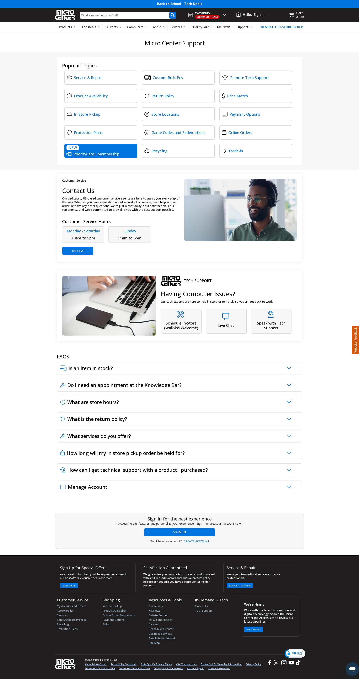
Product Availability (91, 95)
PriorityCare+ (201, 27)
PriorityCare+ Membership (93, 150)
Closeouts (201, 606)
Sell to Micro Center (161, 629)
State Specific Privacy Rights (156, 664)
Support (242, 27)
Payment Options (245, 114)
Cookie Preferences (219, 668)
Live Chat (77, 251)
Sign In (179, 532)
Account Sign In (195, 668)
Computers (135, 27)
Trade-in (235, 150)
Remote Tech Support (249, 77)
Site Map (154, 643)
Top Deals (88, 27)
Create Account (196, 541)
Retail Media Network (162, 638)
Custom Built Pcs (168, 77)
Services (176, 27)
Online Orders (240, 132)
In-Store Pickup (87, 114)
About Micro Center (96, 664)
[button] (295, 653)
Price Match (237, 95)
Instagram (283, 663)
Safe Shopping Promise (72, 620)
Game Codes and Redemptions (178, 132)
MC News (223, 27)
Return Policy (162, 95)
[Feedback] (355, 339)
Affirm (106, 624)
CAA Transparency (186, 664)
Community (156, 606)
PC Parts (112, 27)
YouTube (291, 663)
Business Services (160, 634)
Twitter (277, 663)
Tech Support (203, 610)
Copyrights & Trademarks (168, 668)
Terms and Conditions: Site (100, 668)
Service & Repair (88, 77)
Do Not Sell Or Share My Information (221, 664)
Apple (157, 27)
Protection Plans (88, 132)
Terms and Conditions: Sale (134, 668)
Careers (154, 624)
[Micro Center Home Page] (65, 13)
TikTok (297, 663)
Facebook (269, 663)
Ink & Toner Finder (160, 620)
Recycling (159, 150)
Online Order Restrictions (119, 615)
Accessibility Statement (123, 664)
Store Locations (165, 114)
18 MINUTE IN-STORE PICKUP (281, 27)
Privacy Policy (253, 664)
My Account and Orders (71, 606)
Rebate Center (158, 615)
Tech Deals (193, 4)
